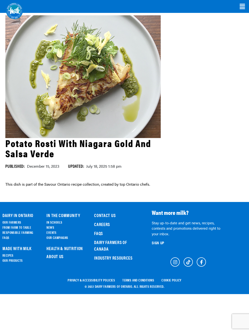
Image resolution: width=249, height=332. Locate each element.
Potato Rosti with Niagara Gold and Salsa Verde (78, 148)
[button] (242, 6)
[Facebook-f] (201, 262)
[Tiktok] (188, 262)
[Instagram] (175, 262)
